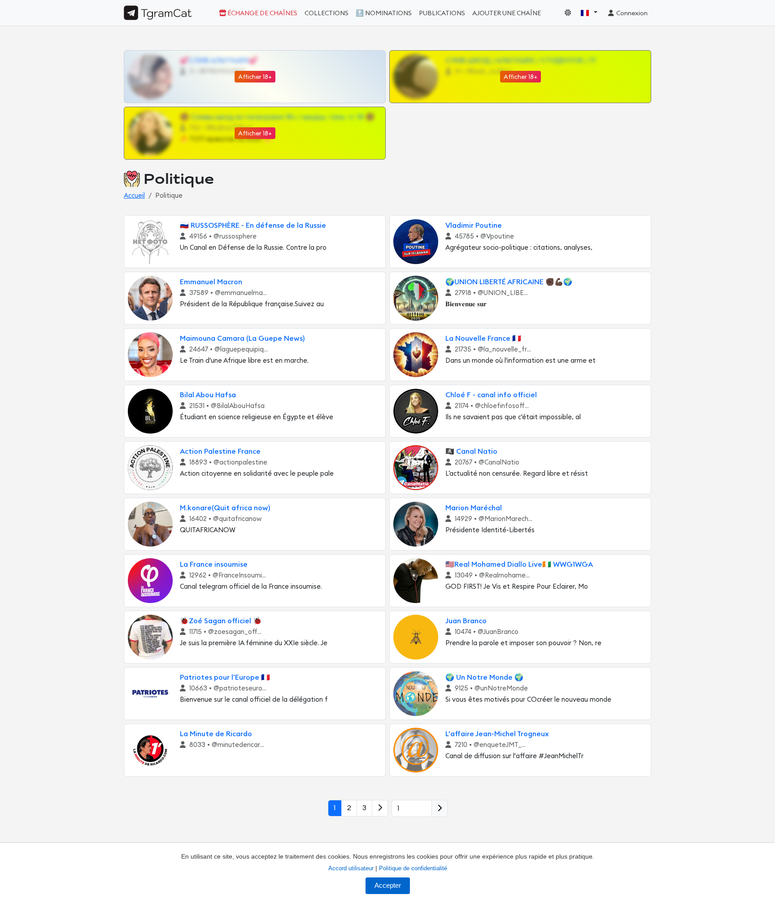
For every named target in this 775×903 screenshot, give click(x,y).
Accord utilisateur (351, 868)
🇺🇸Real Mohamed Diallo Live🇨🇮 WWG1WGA (519, 564)
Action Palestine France (220, 451)
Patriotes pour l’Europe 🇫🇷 (225, 677)
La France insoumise (214, 564)
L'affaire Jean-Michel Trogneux (497, 734)
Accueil (134, 195)
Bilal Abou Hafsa (208, 395)
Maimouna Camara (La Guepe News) (242, 338)
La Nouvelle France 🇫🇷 (483, 338)
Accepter (387, 885)
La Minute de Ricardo (216, 734)
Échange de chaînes (261, 13)
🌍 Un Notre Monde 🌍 (484, 677)
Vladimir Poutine (473, 225)
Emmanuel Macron (211, 282)
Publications (442, 13)
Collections (326, 13)
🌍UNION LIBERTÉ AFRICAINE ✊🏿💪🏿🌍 (508, 282)
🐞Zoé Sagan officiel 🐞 (221, 621)
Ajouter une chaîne (506, 13)
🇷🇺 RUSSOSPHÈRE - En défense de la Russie (253, 225)
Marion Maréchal (473, 508)
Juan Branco (466, 621)
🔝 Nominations (384, 13)
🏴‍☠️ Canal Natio (471, 451)
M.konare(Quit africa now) (225, 508)
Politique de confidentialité (413, 868)
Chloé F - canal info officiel (491, 395)
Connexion (631, 13)
